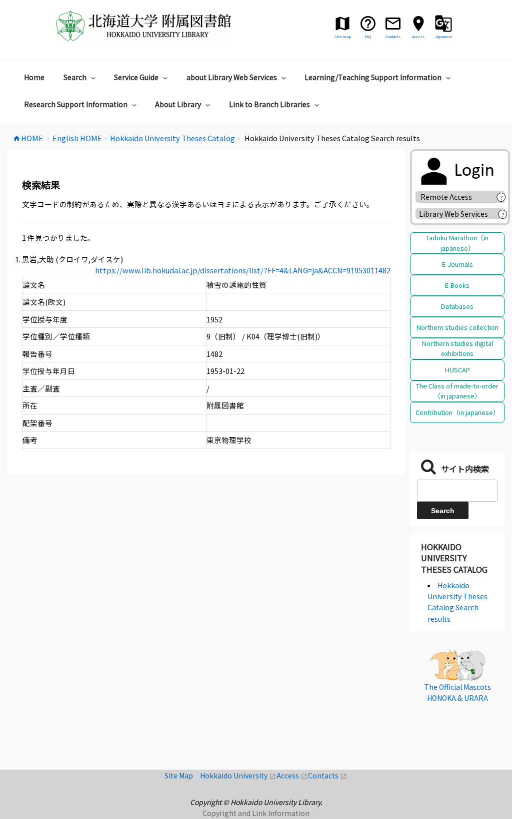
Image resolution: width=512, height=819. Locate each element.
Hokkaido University (238, 775)
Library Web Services (453, 214)
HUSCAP (457, 369)
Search (75, 77)
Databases (457, 306)
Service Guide (136, 77)
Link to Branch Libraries (269, 104)
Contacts (327, 775)
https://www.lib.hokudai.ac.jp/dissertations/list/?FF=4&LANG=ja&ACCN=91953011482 (242, 270)
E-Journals (457, 264)
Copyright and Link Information (256, 813)
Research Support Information (76, 104)
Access (292, 775)
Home (34, 77)
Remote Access (449, 197)
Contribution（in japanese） (458, 412)
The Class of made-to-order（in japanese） (457, 390)
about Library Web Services (231, 77)
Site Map (182, 775)
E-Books (457, 285)
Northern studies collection (457, 327)
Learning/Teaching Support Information (373, 77)
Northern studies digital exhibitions (457, 348)
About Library (178, 104)
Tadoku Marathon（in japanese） (457, 242)
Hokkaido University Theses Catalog (454, 558)
